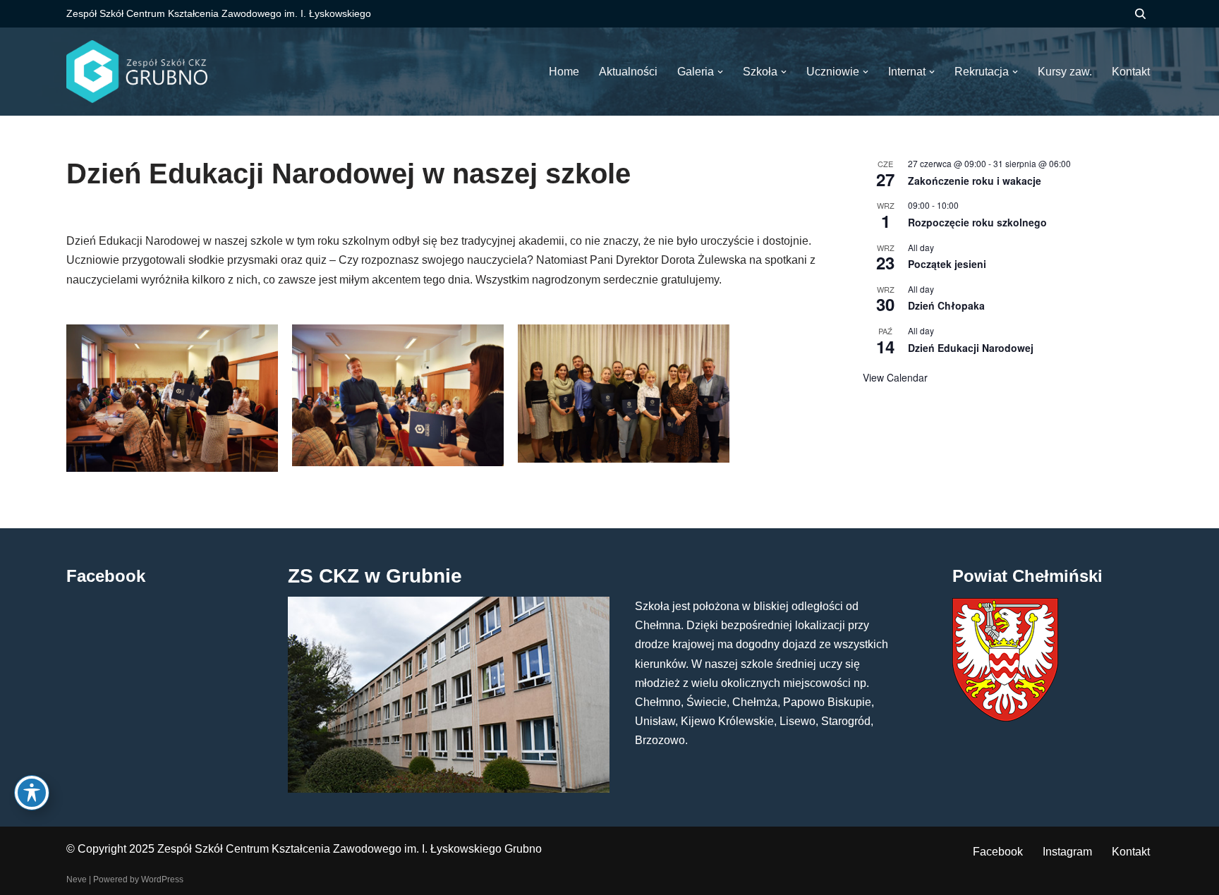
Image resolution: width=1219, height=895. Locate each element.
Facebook (998, 852)
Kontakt (1131, 852)
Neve (76, 879)
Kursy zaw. (1065, 72)
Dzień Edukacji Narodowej (970, 348)
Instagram (1067, 852)
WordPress (162, 879)
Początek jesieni (947, 264)
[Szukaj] (1140, 13)
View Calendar (895, 377)
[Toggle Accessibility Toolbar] (32, 793)
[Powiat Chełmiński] (1005, 718)
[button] (720, 72)
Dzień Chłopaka (946, 305)
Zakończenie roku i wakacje (974, 180)
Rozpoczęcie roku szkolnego (977, 222)
